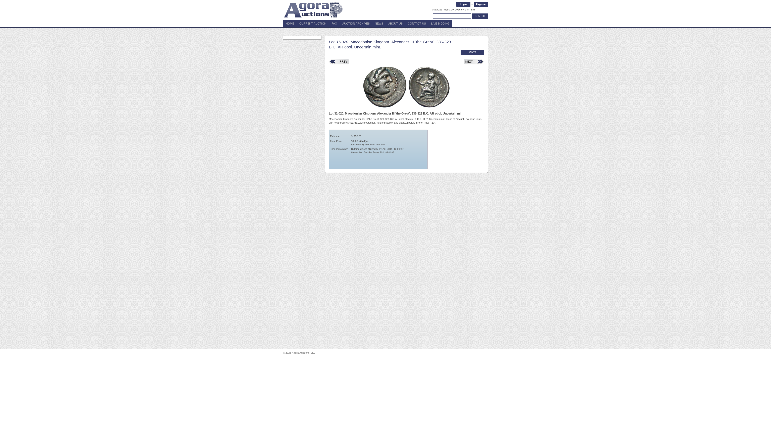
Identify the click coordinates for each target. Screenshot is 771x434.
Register (481, 4)
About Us (395, 23)
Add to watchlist (472, 53)
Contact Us (417, 23)
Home (290, 23)
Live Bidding (440, 23)
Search (480, 16)
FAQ (334, 23)
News (379, 23)
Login (463, 4)
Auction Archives (356, 23)
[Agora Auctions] (313, 8)
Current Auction (312, 23)
